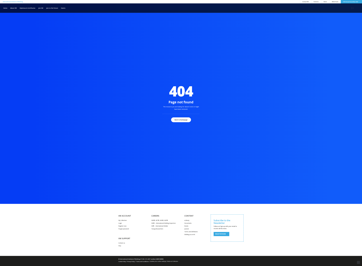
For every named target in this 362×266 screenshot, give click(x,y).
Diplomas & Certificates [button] (27, 8)
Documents (188, 223)
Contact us (121, 243)
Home (5, 8)
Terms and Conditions (142, 261)
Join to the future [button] (52, 8)
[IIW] (181, 8)
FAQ (119, 246)
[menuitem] (305, 1)
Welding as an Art (189, 234)
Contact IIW (305, 2)
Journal (186, 229)
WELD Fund (335, 2)
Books (186, 226)
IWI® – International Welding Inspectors (163, 223)
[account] (354, 8)
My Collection (122, 220)
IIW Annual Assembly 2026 (350, 2)
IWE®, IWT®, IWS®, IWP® (159, 220)
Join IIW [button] (40, 8)
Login (120, 223)
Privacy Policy (131, 261)
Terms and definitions (191, 232)
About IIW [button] (13, 8)
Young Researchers (157, 229)
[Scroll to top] (358, 262)
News (325, 2)
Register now (122, 226)
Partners (316, 2)
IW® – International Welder (159, 226)
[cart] (357, 8)
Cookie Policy (122, 261)
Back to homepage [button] (181, 120)
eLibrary (186, 220)
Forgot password (123, 229)
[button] (350, 8)
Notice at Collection (172, 261)
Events (63, 8)
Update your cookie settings (158, 261)
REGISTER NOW (220, 234)
